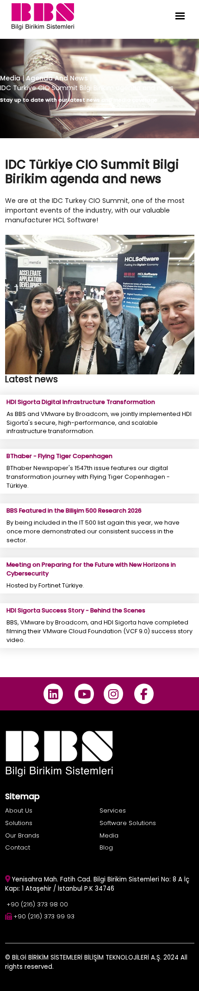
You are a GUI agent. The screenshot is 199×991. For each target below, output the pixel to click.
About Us (18, 810)
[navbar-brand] (43, 16)
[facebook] (144, 694)
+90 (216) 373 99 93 (44, 916)
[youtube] (84, 694)
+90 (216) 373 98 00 (37, 904)
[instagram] (113, 694)
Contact (17, 847)
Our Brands (22, 835)
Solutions (18, 823)
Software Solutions (128, 823)
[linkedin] (53, 694)
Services (113, 810)
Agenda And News (58, 78)
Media (10, 78)
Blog (106, 847)
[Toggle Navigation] (180, 16)
